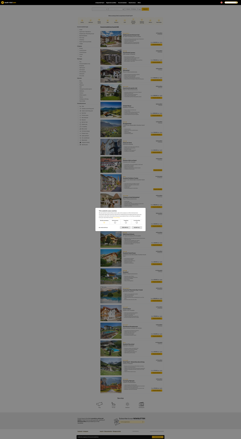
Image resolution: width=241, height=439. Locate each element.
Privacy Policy (116, 217)
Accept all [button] (137, 227)
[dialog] (120, 219)
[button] (103, 227)
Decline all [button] (125, 227)
